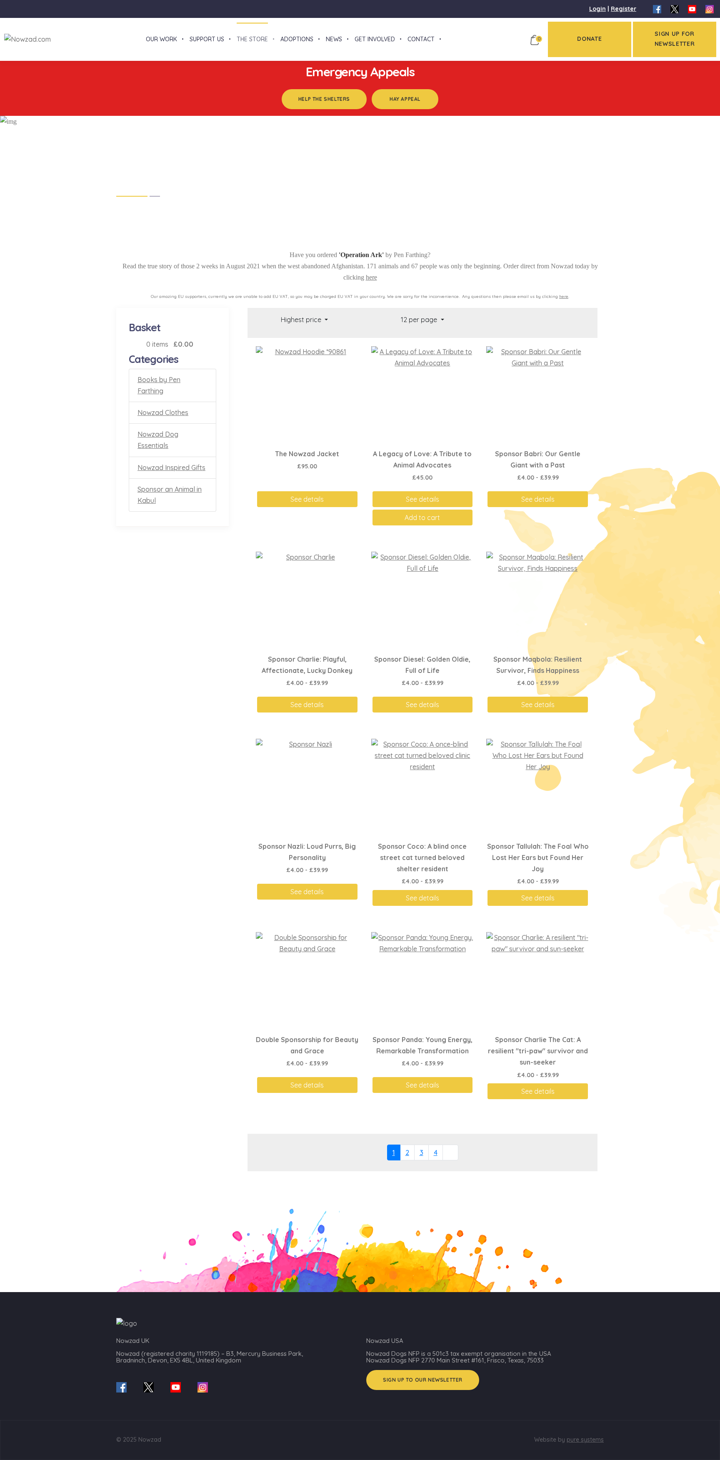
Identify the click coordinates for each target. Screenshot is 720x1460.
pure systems (585, 1439)
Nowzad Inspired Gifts (171, 467)
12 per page (420, 319)
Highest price (302, 319)
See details (307, 499)
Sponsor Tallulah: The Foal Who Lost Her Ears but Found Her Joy (538, 857)
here (371, 277)
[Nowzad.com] (25, 39)
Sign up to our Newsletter (422, 1380)
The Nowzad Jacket (307, 454)
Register (623, 8)
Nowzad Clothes (163, 412)
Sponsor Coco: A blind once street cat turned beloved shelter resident (422, 857)
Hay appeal (405, 99)
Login (597, 8)
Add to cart (422, 517)
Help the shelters (324, 99)
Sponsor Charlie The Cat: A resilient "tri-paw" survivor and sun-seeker (538, 1050)
